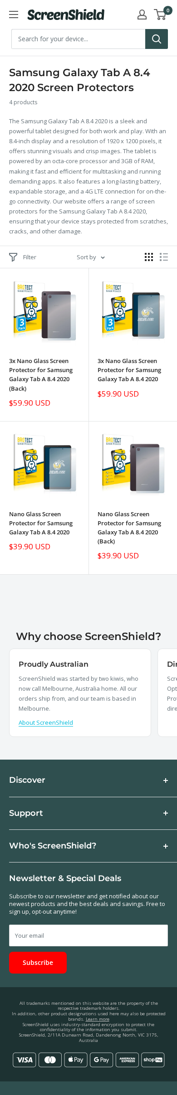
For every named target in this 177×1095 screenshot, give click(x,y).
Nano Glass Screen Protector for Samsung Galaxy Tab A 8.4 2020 (41, 523)
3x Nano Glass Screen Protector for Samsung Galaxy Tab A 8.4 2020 (129, 370)
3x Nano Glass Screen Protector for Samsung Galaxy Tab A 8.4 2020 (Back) (41, 374)
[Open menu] (13, 14)
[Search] (156, 39)
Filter (29, 257)
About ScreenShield (46, 722)
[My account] (142, 14)
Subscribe (38, 962)
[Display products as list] (164, 257)
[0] (160, 14)
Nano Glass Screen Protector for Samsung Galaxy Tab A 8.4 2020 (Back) (129, 527)
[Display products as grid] (149, 257)
